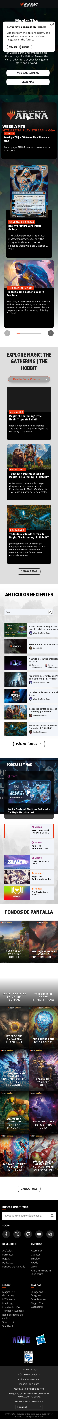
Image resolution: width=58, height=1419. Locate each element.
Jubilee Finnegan (40, 715)
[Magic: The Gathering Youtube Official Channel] (39, 1234)
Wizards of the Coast (41, 633)
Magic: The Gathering (8, 1293)
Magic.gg (7, 1303)
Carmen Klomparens (37, 666)
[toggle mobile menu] (5, 4)
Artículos (7, 1250)
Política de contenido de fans (29, 1389)
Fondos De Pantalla (13, 1266)
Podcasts (7, 1262)
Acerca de (37, 1250)
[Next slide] (51, 333)
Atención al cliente (29, 1384)
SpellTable (8, 1326)
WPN (34, 1266)
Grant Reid (37, 648)
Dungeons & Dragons (38, 1293)
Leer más (28, 82)
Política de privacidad (29, 1379)
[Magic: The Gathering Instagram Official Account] (50, 1234)
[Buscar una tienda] (52, 1216)
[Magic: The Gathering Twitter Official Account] (17, 1234)
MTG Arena (8, 1299)
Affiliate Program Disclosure (41, 1272)
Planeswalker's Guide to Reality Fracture (29, 308)
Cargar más (29, 571)
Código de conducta (29, 1374)
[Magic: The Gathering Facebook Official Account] (6, 1234)
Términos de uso (29, 1369)
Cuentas (36, 1254)
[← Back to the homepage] (29, 4)
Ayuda (34, 1262)
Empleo (35, 1258)
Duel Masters (39, 1299)
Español (13, 47)
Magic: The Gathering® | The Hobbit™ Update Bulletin (29, 426)
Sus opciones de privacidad (29, 1401)
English (26, 47)
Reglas (6, 1258)
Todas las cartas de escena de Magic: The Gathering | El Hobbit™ (29, 485)
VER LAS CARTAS (28, 73)
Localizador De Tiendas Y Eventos (13, 1309)
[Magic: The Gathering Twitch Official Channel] (28, 1234)
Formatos (8, 1254)
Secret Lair (8, 1322)
